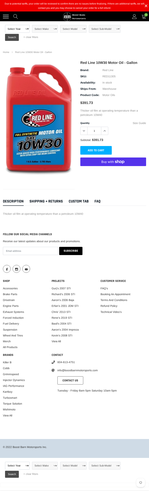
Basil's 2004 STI (61, 323)
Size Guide (139, 123)
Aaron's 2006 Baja (63, 300)
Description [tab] (13, 201)
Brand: (84, 70)
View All (56, 341)
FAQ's (104, 288)
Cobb (6, 368)
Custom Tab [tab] (79, 201)
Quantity (85, 123)
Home (6, 52)
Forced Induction (13, 317)
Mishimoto (9, 409)
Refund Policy (108, 305)
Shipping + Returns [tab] (46, 201)
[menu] (6, 16)
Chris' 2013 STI (61, 311)
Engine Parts (11, 305)
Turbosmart (10, 397)
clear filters (30, 37)
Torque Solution (12, 403)
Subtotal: (85, 140)
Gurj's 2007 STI (61, 288)
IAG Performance (13, 385)
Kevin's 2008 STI (62, 335)
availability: (88, 82)
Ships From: (88, 88)
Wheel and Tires (13, 335)
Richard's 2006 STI (63, 294)
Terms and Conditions (113, 300)
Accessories (10, 288)
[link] (7, 269)
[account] (134, 16)
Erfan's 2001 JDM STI (65, 305)
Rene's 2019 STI (62, 317)
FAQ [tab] (97, 201)
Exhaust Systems (13, 311)
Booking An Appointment (115, 294)
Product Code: (90, 95)
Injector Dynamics (14, 380)
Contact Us (70, 380)
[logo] (74, 16)
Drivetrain (9, 300)
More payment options (113, 171)
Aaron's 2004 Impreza (65, 329)
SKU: (83, 76)
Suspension (10, 329)
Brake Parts (10, 294)
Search (12, 37)
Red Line (107, 70)
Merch (7, 341)
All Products (10, 347)
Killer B (7, 362)
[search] (15, 16)
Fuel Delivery (11, 323)
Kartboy (7, 391)
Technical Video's (111, 311)
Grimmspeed (11, 374)
